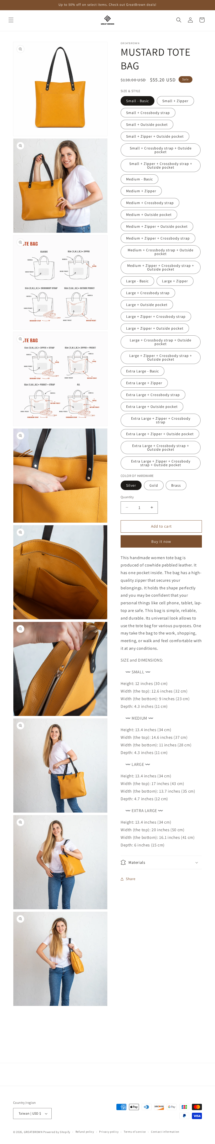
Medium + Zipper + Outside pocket (157, 226)
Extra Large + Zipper (144, 383)
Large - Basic (137, 281)
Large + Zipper (175, 281)
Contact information (165, 1131)
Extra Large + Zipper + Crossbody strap (160, 420)
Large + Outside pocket (147, 304)
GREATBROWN (33, 1132)
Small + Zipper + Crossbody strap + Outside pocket (160, 165)
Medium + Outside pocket (149, 214)
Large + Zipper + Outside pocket (155, 328)
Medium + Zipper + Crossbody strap (158, 238)
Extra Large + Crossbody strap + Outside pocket (160, 447)
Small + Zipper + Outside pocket (155, 136)
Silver (131, 485)
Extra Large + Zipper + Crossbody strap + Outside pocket (160, 463)
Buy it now (161, 541)
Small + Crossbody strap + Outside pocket (161, 150)
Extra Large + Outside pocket (152, 406)
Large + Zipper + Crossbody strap (156, 316)
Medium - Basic (139, 179)
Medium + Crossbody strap (150, 202)
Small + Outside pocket (147, 124)
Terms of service (135, 1131)
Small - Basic (137, 100)
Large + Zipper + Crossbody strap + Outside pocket (160, 357)
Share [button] (131, 878)
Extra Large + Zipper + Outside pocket (160, 433)
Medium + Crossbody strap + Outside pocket (161, 252)
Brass (176, 485)
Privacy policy (109, 1131)
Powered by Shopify (56, 1132)
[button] (11, 20)
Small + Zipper (175, 100)
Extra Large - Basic (142, 371)
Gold (153, 485)
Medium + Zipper (141, 191)
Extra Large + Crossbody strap (153, 394)
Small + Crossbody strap (148, 112)
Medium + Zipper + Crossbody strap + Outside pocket (160, 267)
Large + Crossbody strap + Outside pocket (160, 342)
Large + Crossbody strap (148, 292)
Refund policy (85, 1131)
